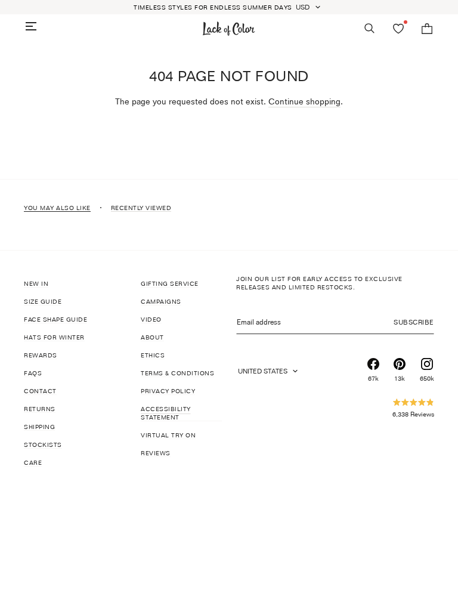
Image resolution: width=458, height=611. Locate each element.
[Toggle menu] (31, 26)
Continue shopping (304, 101)
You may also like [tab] (57, 207)
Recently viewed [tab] (141, 207)
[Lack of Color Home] (229, 28)
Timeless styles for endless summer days (213, 7)
